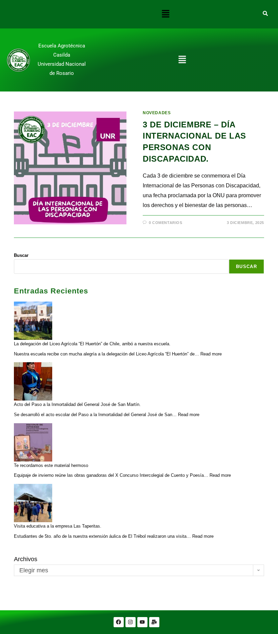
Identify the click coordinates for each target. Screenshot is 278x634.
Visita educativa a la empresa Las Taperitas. (57, 526)
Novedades (157, 112)
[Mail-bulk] (154, 622)
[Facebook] (119, 622)
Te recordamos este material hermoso (51, 465)
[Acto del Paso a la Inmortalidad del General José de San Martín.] (33, 381)
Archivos (25, 559)
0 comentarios (165, 223)
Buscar (21, 255)
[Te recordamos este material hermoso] (33, 442)
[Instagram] (130, 622)
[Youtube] (142, 622)
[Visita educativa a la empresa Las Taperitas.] (33, 503)
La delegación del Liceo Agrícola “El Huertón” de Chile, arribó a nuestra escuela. (92, 343)
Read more (211, 353)
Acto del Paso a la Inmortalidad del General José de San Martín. (77, 404)
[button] (165, 14)
